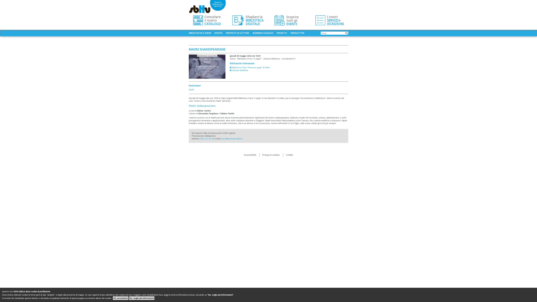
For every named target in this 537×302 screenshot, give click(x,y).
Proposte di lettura (237, 32)
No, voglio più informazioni (141, 298)
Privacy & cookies (271, 154)
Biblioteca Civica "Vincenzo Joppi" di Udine (251, 67)
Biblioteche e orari (200, 32)
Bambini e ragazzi (263, 32)
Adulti (191, 89)
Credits (289, 154)
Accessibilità (250, 154)
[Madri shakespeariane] (207, 67)
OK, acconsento (120, 298)
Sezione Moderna (240, 70)
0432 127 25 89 (207, 138)
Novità (218, 32)
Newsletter (297, 32)
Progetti (282, 32)
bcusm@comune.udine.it (231, 138)
